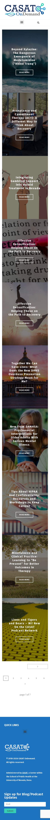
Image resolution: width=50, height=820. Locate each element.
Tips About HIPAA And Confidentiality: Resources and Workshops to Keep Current (24, 499)
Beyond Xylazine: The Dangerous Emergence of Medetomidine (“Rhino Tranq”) (25, 56)
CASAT (25, 773)
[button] (22, 22)
